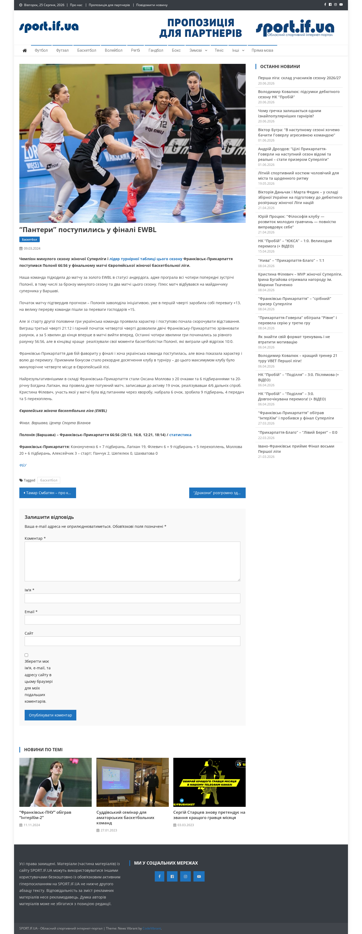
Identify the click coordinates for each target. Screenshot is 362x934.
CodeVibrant (152, 928)
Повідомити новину (151, 5)
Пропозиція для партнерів (109, 5)
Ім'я (29, 589)
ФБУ (22, 465)
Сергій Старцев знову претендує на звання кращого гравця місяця (209, 814)
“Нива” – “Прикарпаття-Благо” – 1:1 (291, 260)
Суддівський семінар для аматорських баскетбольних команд (125, 817)
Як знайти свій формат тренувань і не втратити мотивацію (294, 339)
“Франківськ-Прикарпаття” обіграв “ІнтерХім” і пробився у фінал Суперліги (296, 415)
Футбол (41, 50)
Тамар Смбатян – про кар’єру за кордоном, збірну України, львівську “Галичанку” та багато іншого (51, 492)
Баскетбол (86, 50)
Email (31, 611)
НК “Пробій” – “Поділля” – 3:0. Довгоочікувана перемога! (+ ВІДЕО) (292, 396)
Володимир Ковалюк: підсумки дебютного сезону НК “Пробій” (299, 94)
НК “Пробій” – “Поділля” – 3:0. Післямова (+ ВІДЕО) (298, 377)
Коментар (35, 538)
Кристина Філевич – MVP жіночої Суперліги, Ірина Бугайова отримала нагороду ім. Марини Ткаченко (300, 279)
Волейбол (113, 50)
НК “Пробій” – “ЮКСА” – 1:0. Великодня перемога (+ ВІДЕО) (295, 243)
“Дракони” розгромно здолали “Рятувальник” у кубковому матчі (219, 492)
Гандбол (156, 50)
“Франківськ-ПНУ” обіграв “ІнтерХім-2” (45, 814)
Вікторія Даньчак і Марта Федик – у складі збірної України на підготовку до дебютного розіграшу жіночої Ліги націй (300, 197)
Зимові (195, 50)
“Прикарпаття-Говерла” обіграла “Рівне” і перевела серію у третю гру (297, 320)
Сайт (29, 633)
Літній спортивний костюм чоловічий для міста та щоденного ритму (298, 175)
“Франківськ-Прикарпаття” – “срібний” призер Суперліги (294, 301)
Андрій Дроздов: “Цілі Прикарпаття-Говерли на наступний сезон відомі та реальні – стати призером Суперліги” (294, 154)
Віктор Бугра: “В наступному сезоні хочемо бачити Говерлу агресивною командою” (299, 132)
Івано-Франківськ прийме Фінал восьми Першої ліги (296, 449)
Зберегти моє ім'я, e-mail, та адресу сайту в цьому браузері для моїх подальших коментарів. (39, 681)
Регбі (135, 50)
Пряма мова (262, 50)
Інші (235, 50)
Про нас (76, 5)
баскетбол (48, 480)
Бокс (176, 50)
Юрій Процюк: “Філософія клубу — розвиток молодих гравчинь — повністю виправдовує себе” (297, 221)
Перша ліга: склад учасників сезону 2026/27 (299, 77)
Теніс (219, 50)
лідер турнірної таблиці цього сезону (145, 258)
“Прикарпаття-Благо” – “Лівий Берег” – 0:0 (297, 432)
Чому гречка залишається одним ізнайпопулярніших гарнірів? (289, 113)
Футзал (62, 50)
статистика (180, 434)
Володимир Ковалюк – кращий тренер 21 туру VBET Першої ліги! (297, 358)
